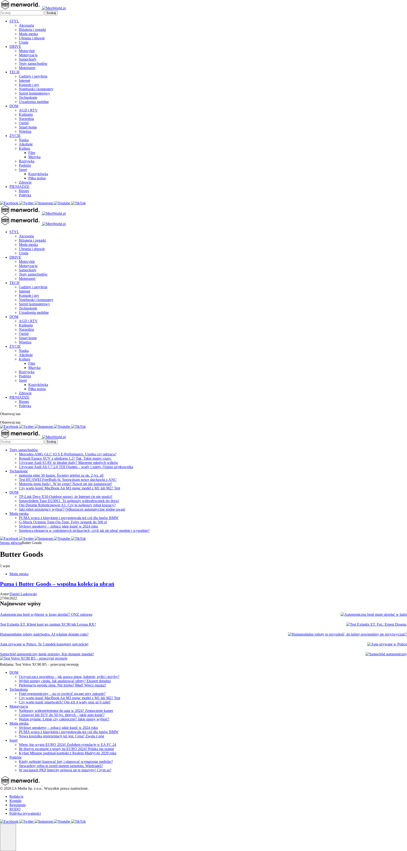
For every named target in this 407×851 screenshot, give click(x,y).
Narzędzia (26, 119)
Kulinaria (26, 114)
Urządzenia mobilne (34, 102)
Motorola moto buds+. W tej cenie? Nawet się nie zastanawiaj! (65, 484)
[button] (8, 837)
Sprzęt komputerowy (34, 93)
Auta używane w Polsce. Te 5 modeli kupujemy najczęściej (44, 644)
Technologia (18, 689)
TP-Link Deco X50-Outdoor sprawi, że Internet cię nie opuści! (65, 497)
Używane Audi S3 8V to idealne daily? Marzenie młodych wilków (68, 463)
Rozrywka (26, 161)
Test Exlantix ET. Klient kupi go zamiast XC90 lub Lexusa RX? (48, 624)
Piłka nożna (37, 178)
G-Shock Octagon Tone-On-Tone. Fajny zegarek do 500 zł (63, 522)
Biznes (24, 191)
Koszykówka (38, 174)
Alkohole (26, 144)
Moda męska (28, 34)
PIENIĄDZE (19, 187)
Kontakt (15, 801)
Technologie (28, 97)
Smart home (28, 127)
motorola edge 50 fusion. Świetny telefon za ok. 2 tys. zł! (61, 475)
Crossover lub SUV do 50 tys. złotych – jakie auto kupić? (62, 715)
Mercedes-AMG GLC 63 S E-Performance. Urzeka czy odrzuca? (67, 454)
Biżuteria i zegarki (32, 30)
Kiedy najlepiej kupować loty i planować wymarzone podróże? (66, 762)
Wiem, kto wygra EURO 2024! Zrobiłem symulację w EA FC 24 (67, 745)
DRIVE (15, 47)
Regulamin (17, 805)
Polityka (25, 195)
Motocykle (27, 51)
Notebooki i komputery (36, 89)
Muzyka (34, 157)
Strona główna (11, 543)
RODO (14, 809)
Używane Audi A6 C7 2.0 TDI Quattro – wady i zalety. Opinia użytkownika (76, 467)
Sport (23, 170)
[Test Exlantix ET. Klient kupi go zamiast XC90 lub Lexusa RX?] (376, 624)
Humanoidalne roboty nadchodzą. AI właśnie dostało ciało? (44, 634)
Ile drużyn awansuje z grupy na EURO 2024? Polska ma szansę (66, 749)
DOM (13, 106)
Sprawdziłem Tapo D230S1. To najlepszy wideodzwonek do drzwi (69, 501)
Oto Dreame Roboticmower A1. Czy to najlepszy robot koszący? (67, 505)
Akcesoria (26, 25)
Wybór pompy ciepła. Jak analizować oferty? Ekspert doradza (65, 681)
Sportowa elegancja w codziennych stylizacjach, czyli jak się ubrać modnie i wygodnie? (84, 531)
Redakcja (16, 796)
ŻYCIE (15, 136)
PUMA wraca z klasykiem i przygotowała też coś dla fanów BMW (68, 518)
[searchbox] (22, 12)
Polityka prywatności (25, 813)
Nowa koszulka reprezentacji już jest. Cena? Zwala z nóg (61, 736)
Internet (24, 80)
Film (31, 153)
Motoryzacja (28, 55)
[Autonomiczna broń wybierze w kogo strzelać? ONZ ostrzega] (374, 614)
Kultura (24, 148)
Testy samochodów (33, 64)
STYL (14, 21)
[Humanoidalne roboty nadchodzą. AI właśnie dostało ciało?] (347, 634)
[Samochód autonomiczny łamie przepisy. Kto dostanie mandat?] (386, 654)
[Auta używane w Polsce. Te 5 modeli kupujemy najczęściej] (387, 644)
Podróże (25, 165)
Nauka (24, 140)
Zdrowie (25, 182)
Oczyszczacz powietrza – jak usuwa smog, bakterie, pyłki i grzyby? (69, 677)
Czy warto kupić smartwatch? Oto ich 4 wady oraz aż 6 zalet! (64, 702)
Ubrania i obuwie (32, 38)
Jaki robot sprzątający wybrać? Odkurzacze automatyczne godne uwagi (72, 509)
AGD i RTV (28, 110)
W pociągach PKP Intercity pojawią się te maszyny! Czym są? (65, 770)
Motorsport (27, 68)
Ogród (23, 123)
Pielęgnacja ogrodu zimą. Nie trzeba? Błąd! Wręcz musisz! (62, 685)
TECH (14, 72)
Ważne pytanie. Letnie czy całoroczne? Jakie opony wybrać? (64, 719)
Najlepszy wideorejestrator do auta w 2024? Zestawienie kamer (66, 711)
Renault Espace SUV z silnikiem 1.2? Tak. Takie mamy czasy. (65, 458)
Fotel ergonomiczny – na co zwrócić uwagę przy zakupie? (62, 694)
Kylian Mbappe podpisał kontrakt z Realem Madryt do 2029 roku (67, 753)
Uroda (23, 42)
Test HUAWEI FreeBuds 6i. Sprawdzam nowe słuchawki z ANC (68, 480)
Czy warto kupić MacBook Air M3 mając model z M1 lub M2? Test (69, 488)
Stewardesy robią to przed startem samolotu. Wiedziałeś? (61, 766)
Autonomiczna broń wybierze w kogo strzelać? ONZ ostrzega (46, 614)
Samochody (28, 59)
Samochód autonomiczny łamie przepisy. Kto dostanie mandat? (47, 654)
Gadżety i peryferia (33, 76)
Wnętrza (25, 131)
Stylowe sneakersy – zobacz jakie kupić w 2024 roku (58, 526)
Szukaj (51, 13)
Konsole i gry (29, 85)
